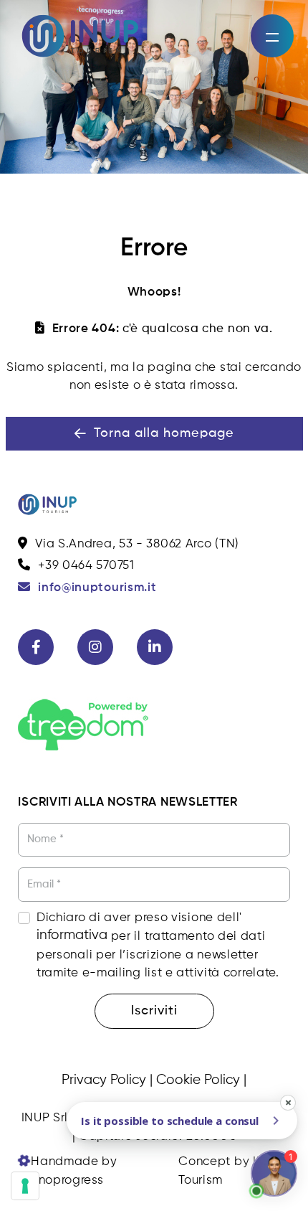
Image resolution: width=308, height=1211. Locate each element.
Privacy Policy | (107, 1080)
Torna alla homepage (164, 433)
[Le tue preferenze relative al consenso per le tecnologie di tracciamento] (25, 1186)
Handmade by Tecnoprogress (67, 1171)
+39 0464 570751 (86, 566)
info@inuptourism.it (97, 588)
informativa (72, 935)
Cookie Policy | (201, 1080)
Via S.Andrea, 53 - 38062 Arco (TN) (137, 544)
